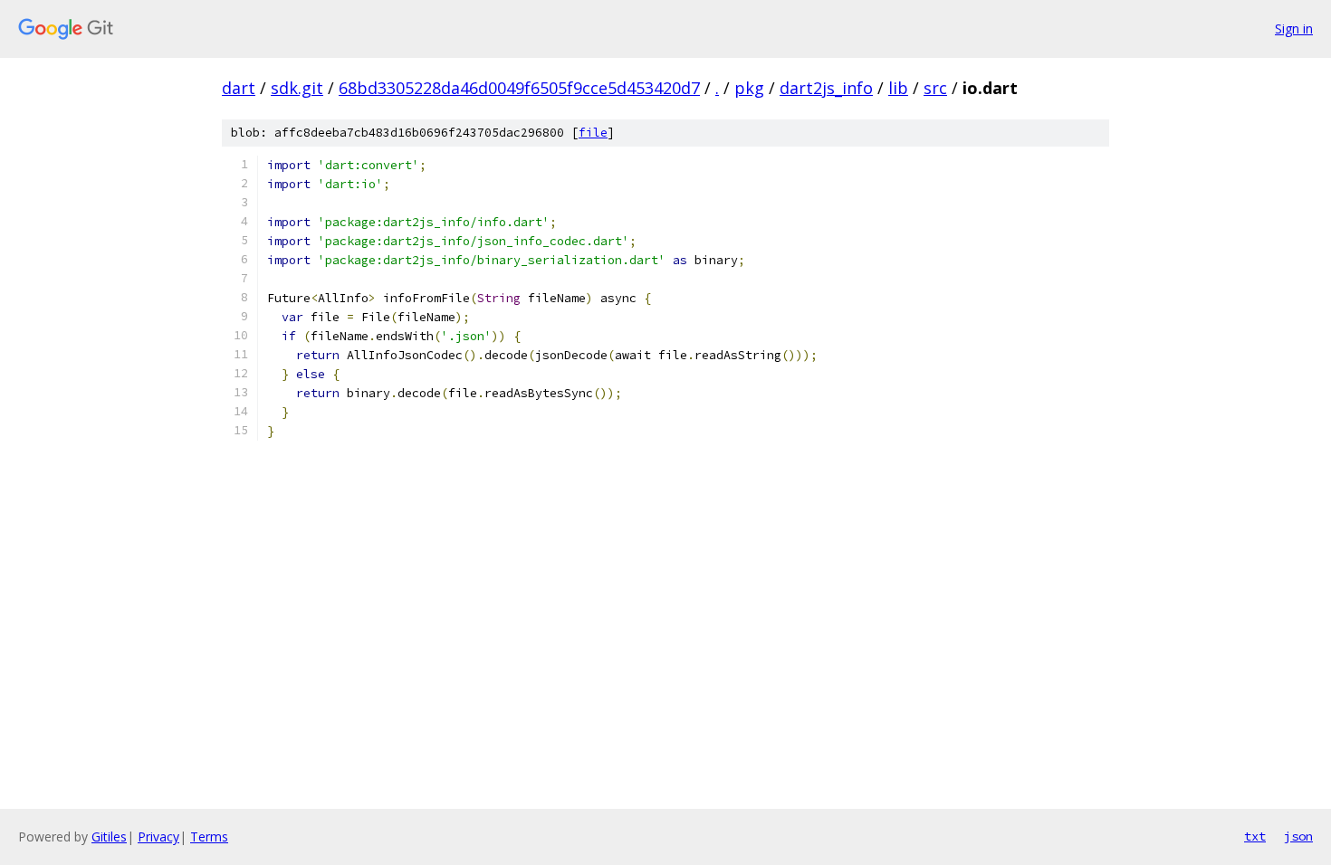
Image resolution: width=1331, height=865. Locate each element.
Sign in (1294, 28)
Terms (209, 836)
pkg (749, 88)
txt (1255, 836)
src (935, 88)
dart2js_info (826, 88)
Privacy (158, 836)
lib (898, 88)
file (593, 132)
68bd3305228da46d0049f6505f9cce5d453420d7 (519, 88)
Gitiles (109, 836)
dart (238, 88)
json (1298, 836)
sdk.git (297, 88)
